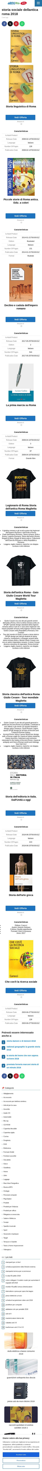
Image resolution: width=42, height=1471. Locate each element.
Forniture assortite (9, 1156)
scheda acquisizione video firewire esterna (20, 1267)
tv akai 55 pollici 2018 (13, 1276)
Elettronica (7, 1148)
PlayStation (7, 1199)
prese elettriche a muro (14, 1296)
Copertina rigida (8, 1132)
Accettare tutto (21, 1455)
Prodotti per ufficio (9, 1210)
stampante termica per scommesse (18, 1271)
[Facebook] (4, 23)
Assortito (6, 1109)
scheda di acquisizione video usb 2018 (19, 1300)
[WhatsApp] (22, 23)
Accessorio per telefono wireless (14, 1101)
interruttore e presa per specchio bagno (19, 1291)
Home (5, 1171)
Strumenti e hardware (11, 1234)
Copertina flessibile (10, 1129)
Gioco (5, 1164)
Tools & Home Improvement (13, 1246)
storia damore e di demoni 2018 (21, 1041)
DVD (5, 1144)
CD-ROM (6, 1125)
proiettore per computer (14, 1305)
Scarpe (6, 1222)
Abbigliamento (8, 1093)
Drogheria (6, 1140)
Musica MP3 (7, 1187)
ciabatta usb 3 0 (11, 1323)
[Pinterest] (16, 23)
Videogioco (7, 1249)
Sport (5, 1230)
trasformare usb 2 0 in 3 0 (15, 1327)
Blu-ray (6, 1121)
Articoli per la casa (9, 1105)
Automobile (7, 1117)
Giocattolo (7, 1160)
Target (5, 1238)
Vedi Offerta (20, 117)
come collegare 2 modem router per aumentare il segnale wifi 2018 (23, 1281)
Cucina (5, 1136)
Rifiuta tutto (21, 1466)
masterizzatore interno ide (15, 1318)
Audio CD (6, 1113)
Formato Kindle (8, 1152)
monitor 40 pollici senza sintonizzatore (19, 1287)
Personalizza (21, 1460)
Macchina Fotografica (11, 1183)
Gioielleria (6, 1168)
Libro (5, 1175)
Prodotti (6, 1203)
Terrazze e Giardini (10, 1242)
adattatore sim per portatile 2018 (17, 1309)
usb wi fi (8, 1314)
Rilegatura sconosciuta (11, 1214)
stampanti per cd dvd (13, 1262)
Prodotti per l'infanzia (10, 1207)
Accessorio (7, 1097)
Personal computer (10, 1195)
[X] (10, 23)
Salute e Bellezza (9, 1218)
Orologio (6, 1191)
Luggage (6, 1179)
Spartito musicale (9, 1226)
